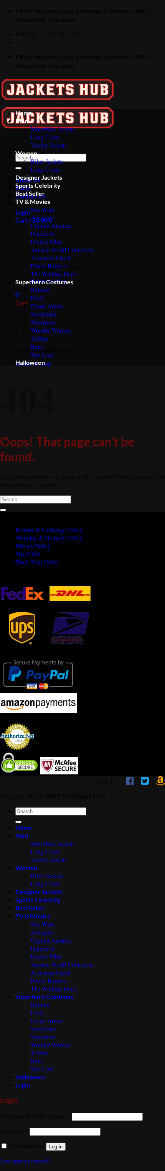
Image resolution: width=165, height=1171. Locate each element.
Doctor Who (46, 956)
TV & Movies (32, 201)
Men (21, 121)
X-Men (39, 338)
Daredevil (42, 948)
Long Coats (45, 137)
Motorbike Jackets (53, 129)
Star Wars (42, 209)
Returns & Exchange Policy (48, 530)
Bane (37, 346)
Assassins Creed (50, 258)
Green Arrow (47, 306)
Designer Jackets (38, 177)
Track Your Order (36, 562)
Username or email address (35, 1116)
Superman (43, 322)
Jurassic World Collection (61, 250)
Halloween (30, 362)
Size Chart (28, 554)
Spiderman (44, 314)
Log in (56, 1147)
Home (23, 112)
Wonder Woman (50, 330)
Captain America (51, 940)
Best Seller (30, 193)
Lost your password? (25, 1161)
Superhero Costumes (44, 281)
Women (26, 153)
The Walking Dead (54, 274)
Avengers (42, 217)
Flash (37, 298)
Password (14, 1131)
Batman (40, 290)
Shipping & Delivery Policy (48, 538)
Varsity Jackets (49, 145)
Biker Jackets (47, 161)
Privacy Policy (33, 546)
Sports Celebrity (38, 185)
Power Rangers (49, 266)
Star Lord (42, 354)
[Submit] (18, 168)
